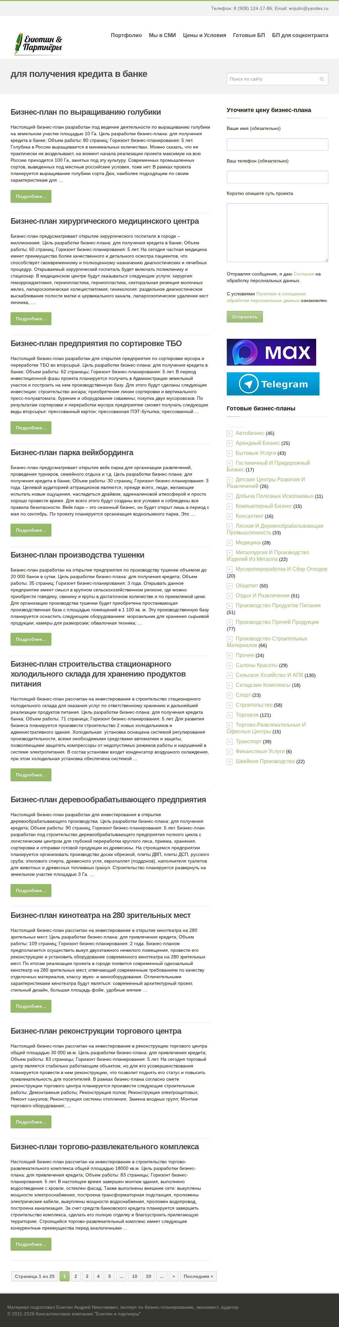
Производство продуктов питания (278, 605)
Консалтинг (250, 516)
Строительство (254, 705)
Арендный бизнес (258, 443)
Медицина (248, 542)
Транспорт (249, 741)
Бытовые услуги (256, 453)
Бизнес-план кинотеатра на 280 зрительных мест (101, 915)
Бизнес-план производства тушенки (77, 554)
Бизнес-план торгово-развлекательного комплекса (105, 1146)
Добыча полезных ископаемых (275, 496)
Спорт (243, 695)
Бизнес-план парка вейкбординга (72, 452)
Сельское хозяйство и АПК (269, 675)
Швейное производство (265, 761)
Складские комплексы (263, 685)
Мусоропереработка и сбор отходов (281, 569)
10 (134, 1276)
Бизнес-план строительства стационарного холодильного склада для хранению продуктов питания (98, 673)
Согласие (304, 273)
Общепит (247, 585)
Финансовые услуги (260, 751)
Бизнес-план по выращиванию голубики (86, 111)
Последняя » (198, 1276)
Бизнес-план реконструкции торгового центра (96, 1030)
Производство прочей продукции (277, 622)
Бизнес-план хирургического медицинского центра (105, 220)
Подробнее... (31, 196)
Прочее (245, 655)
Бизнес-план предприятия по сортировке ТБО (96, 343)
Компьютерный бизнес (264, 506)
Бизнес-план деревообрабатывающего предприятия (108, 799)
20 (148, 1276)
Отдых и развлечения (263, 595)
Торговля (247, 715)
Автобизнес (250, 433)
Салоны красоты (257, 665)
